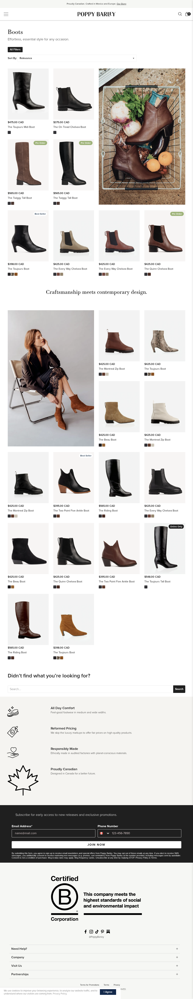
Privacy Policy (142, 858)
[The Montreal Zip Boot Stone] (107, 374)
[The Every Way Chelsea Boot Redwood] (58, 274)
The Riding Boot (108, 510)
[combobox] (104, 833)
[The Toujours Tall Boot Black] (145, 586)
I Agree (108, 992)
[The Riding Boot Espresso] (103, 516)
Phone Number (108, 826)
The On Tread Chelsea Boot (69, 127)
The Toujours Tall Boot (157, 581)
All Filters (15, 49)
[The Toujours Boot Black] (9, 274)
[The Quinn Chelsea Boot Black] (145, 274)
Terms (154, 858)
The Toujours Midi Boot (21, 127)
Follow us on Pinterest (102, 932)
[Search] (180, 14)
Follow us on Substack (108, 932)
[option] (96, 5)
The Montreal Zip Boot (112, 368)
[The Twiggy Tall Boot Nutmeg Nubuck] (12, 203)
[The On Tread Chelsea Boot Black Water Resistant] (54, 132)
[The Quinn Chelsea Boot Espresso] (149, 274)
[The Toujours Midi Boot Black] (9, 132)
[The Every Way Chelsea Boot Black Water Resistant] (54, 274)
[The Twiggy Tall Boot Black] (9, 203)
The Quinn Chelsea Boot (158, 268)
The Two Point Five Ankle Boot (71, 510)
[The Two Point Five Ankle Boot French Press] (58, 516)
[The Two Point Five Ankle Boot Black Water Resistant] (54, 516)
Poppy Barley (97, 14)
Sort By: (12, 58)
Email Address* (22, 826)
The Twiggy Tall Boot (20, 198)
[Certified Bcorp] (96, 900)
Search (179, 689)
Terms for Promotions (89, 985)
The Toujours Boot (18, 268)
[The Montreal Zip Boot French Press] (103, 374)
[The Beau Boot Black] (100, 445)
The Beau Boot (107, 439)
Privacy (117, 985)
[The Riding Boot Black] (100, 516)
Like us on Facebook (85, 932)
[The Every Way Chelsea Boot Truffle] (61, 274)
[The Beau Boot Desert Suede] (103, 445)
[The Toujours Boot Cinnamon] (16, 274)
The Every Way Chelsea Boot (70, 268)
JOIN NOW (96, 845)
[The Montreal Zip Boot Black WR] (100, 374)
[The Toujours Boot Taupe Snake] (12, 274)
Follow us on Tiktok (97, 932)
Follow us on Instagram (91, 932)
